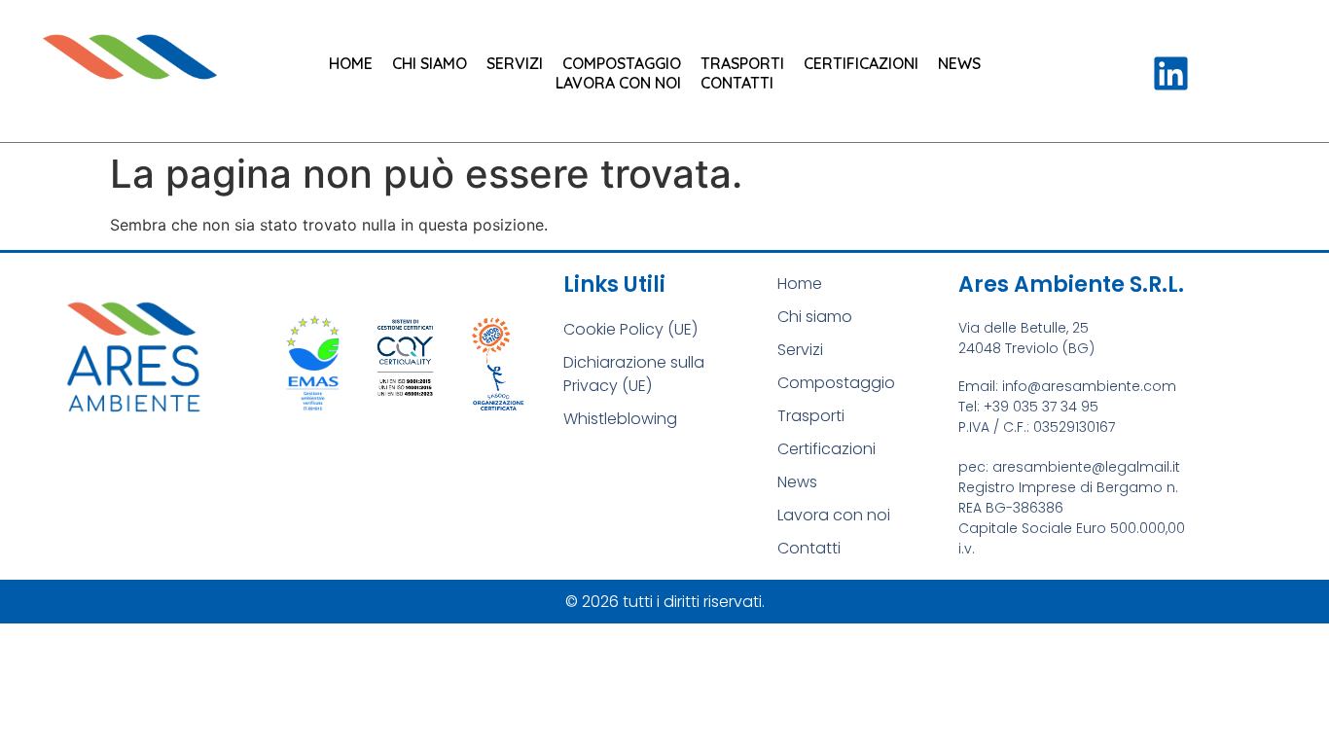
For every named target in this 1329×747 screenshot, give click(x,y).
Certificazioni (861, 63)
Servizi (514, 63)
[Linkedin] (1171, 73)
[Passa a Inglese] (1106, 66)
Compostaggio (621, 63)
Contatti (736, 82)
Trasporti (742, 63)
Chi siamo (429, 63)
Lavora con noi (618, 82)
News (959, 63)
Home (351, 63)
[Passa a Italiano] (1106, 92)
